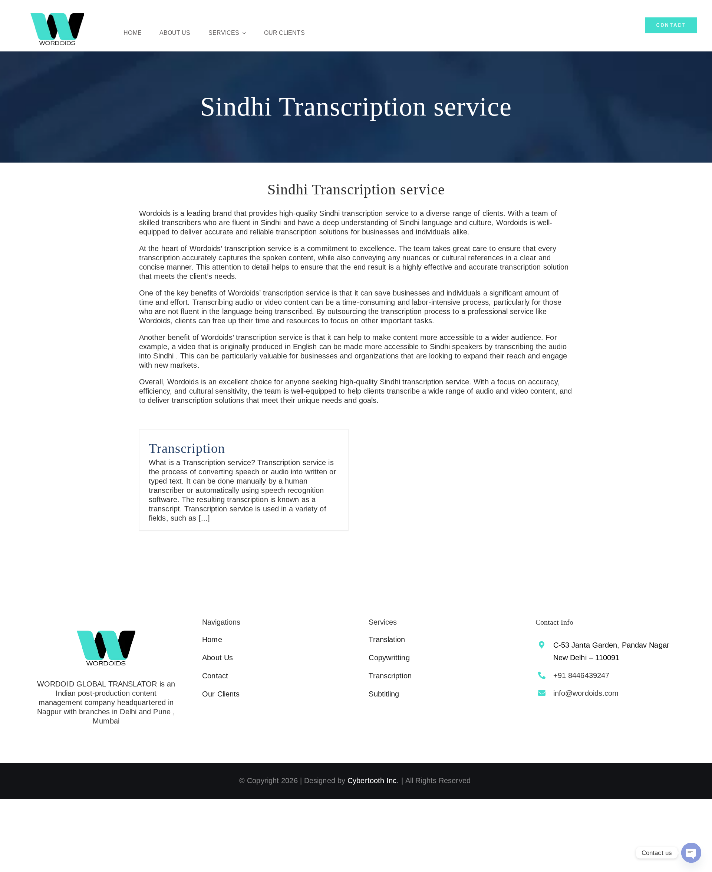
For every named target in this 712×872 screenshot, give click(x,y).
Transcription (187, 448)
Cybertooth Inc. (373, 780)
